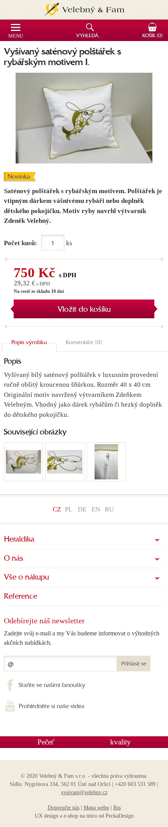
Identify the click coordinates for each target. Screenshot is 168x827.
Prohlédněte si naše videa (51, 706)
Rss (117, 808)
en (95, 509)
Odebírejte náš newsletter (44, 620)
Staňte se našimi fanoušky (52, 685)
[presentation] (29, 343)
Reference (20, 597)
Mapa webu (96, 808)
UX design (46, 816)
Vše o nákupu (26, 577)
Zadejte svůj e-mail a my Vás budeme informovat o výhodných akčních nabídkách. (81, 638)
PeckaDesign (119, 816)
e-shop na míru (80, 816)
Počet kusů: (20, 243)
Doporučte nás (63, 808)
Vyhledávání (90, 36)
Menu (15, 36)
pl (68, 509)
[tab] (29, 343)
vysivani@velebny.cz (84, 792)
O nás (13, 559)
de (82, 509)
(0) (152, 36)
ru (109, 509)
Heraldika (19, 540)
